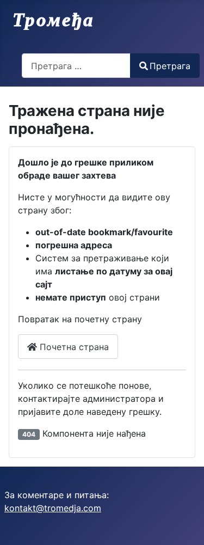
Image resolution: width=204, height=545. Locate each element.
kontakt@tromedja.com (52, 508)
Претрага (170, 65)
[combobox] (76, 65)
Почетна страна (73, 346)
